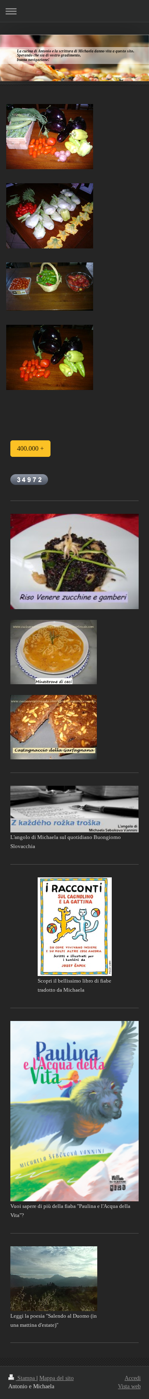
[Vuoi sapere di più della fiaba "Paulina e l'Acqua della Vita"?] (74, 1111)
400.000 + (30, 448)
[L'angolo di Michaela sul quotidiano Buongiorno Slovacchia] (74, 809)
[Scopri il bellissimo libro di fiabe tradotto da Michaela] (75, 926)
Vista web (129, 1386)
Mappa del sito (56, 1378)
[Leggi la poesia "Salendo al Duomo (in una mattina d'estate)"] (53, 1278)
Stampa (26, 1378)
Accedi (133, 1378)
